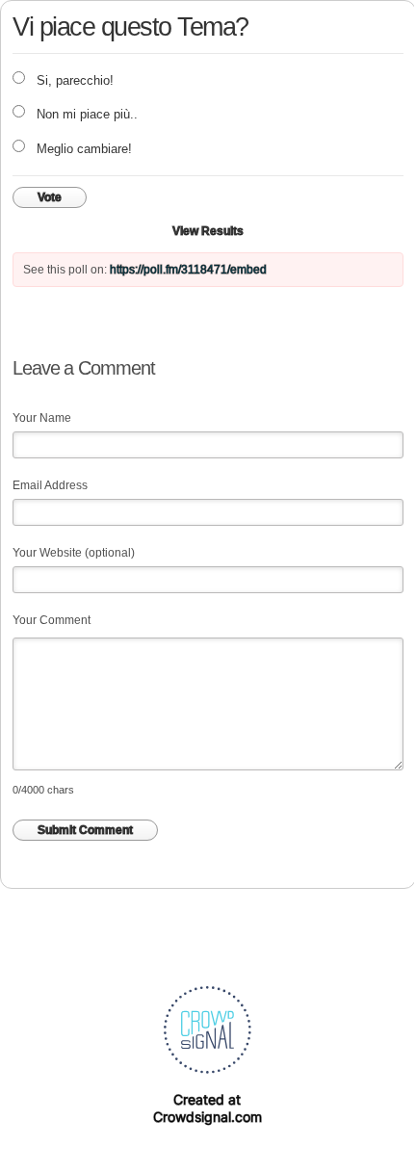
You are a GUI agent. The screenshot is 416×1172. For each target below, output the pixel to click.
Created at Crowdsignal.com (207, 1108)
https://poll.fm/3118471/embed (188, 269)
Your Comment (52, 620)
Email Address (50, 485)
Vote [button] (50, 197)
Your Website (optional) (74, 553)
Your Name (42, 418)
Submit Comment (85, 830)
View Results (208, 231)
